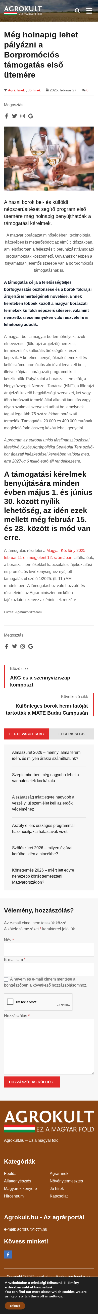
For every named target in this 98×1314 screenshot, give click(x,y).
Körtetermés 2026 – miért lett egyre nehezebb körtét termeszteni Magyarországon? (43, 876)
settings (55, 1296)
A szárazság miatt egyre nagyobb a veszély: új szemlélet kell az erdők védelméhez (43, 803)
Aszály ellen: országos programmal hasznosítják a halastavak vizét (43, 828)
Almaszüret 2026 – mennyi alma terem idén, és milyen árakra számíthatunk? (46, 755)
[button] (77, 10)
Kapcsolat (59, 1196)
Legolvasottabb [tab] (26, 734)
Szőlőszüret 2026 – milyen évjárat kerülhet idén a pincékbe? (42, 851)
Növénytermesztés (66, 1181)
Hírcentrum (14, 1196)
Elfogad (15, 1306)
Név (9, 940)
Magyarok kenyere (20, 1188)
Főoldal (11, 1173)
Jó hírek (34, 90)
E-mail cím (14, 959)
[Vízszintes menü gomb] (89, 11)
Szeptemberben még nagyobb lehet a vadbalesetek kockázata (45, 778)
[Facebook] (8, 1254)
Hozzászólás (17, 1016)
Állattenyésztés (17, 1181)
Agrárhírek (16, 90)
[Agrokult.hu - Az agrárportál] (23, 11)
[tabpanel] (49, 817)
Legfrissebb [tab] (71, 734)
